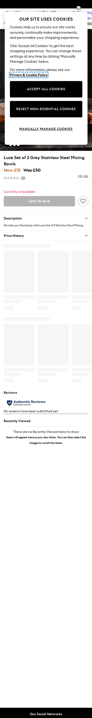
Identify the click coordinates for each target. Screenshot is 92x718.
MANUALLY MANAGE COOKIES (46, 129)
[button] (6, 144)
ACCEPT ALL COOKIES (46, 89)
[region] (46, 78)
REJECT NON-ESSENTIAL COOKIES (46, 109)
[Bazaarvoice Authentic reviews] (26, 402)
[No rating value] (12, 178)
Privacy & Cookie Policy (28, 75)
